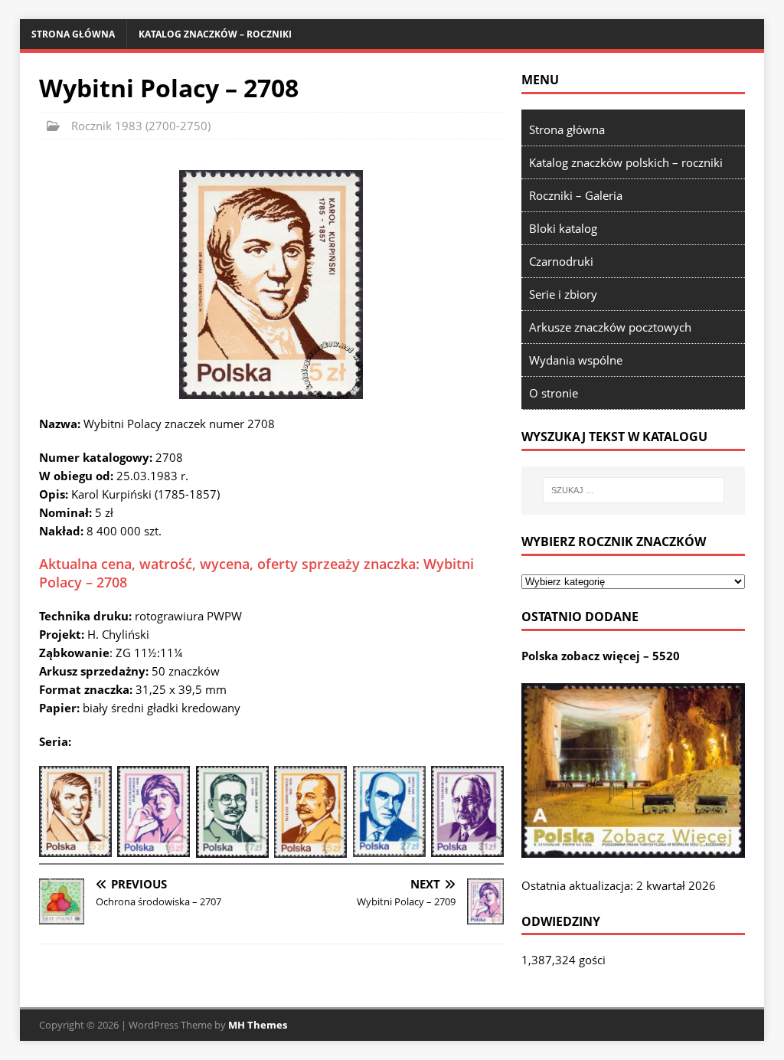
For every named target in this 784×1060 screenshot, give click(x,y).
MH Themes (257, 1025)
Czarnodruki (561, 261)
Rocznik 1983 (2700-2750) (141, 125)
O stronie (553, 393)
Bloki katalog (563, 228)
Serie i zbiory (563, 294)
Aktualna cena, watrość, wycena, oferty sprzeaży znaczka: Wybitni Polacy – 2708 (256, 573)
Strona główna (73, 34)
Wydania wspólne (575, 360)
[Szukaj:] (633, 490)
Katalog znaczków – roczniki (215, 34)
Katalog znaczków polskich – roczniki (626, 162)
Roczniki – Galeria (575, 195)
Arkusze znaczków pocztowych (610, 327)
